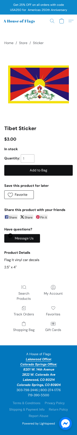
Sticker (38, 43)
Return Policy (58, 409)
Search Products (24, 296)
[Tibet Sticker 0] (38, 84)
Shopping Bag (24, 330)
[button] (19, 21)
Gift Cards (53, 330)
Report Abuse (38, 416)
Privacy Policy (55, 403)
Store (23, 43)
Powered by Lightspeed (38, 423)
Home (8, 43)
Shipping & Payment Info (26, 409)
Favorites (53, 314)
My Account (53, 293)
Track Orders (24, 314)
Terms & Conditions (26, 403)
